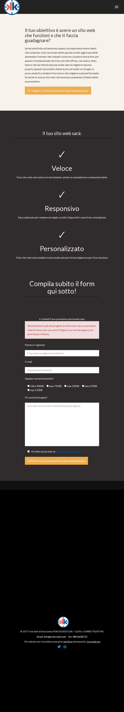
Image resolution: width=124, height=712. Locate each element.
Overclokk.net (93, 641)
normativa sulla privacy (68, 451)
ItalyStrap (68, 641)
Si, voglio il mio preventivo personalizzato (58, 90)
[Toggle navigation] (116, 7)
